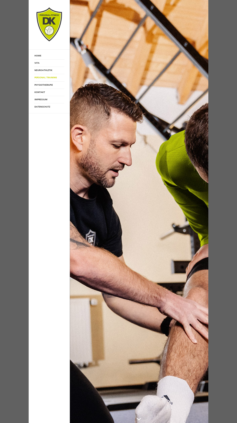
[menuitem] (49, 56)
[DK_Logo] (49, 24)
